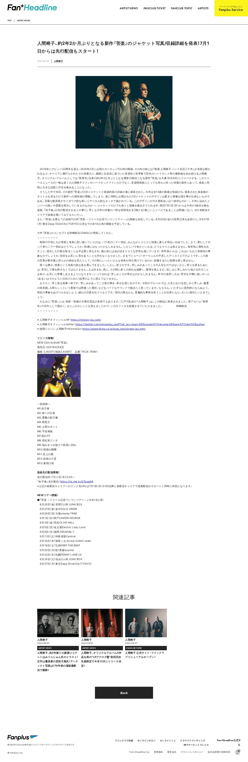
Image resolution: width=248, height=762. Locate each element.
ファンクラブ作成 (124, 740)
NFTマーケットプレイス (196, 744)
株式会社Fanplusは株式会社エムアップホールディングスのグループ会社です (40, 744)
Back (124, 693)
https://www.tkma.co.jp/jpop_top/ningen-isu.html (113, 328)
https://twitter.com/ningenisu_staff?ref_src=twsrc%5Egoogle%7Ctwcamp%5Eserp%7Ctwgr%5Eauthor (140, 324)
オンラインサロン (146, 740)
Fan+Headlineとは (139, 751)
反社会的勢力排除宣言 (219, 751)
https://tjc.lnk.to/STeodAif (76, 481)
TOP (9, 20)
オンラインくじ (168, 740)
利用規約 (158, 751)
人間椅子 (58, 61)
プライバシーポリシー (192, 751)
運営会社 (171, 751)
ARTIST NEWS (23, 20)
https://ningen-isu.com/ (86, 319)
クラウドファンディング (192, 740)
